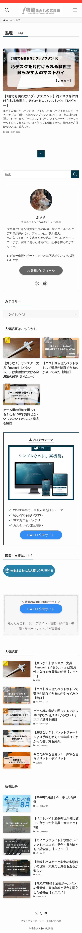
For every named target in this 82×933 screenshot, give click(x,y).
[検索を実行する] (75, 174)
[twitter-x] (37, 283)
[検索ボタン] (7, 10)
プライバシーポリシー (33, 921)
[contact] (44, 283)
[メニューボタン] (75, 10)
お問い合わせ (54, 921)
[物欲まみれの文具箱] (41, 10)
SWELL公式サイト (41, 535)
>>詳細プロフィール (41, 270)
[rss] (41, 913)
